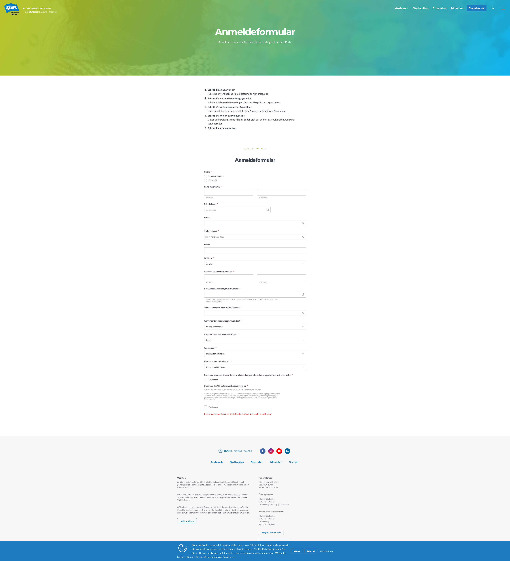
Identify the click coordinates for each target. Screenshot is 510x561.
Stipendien (257, 462)
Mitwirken (276, 462)
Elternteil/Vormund (216, 176)
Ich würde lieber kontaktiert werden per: (221, 334)
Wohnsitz (209, 258)
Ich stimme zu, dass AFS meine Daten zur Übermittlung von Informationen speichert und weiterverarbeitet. (248, 375)
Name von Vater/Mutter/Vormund (219, 271)
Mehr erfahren (187, 520)
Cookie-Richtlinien (263, 549)
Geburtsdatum (211, 204)
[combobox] (207, 237)
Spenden (294, 462)
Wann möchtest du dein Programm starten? (222, 321)
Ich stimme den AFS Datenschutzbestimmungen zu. (226, 386)
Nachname (263, 198)
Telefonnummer (211, 231)
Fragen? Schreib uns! (271, 532)
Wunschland (210, 348)
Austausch (217, 462)
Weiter (297, 551)
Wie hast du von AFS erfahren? (217, 361)
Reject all (311, 551)
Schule (207, 244)
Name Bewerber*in (213, 187)
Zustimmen (213, 380)
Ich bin (208, 172)
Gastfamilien (237, 462)
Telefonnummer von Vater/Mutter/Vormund (223, 307)
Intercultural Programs (11, 9)
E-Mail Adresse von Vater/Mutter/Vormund (222, 289)
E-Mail (207, 217)
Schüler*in (213, 180)
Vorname (209, 198)
